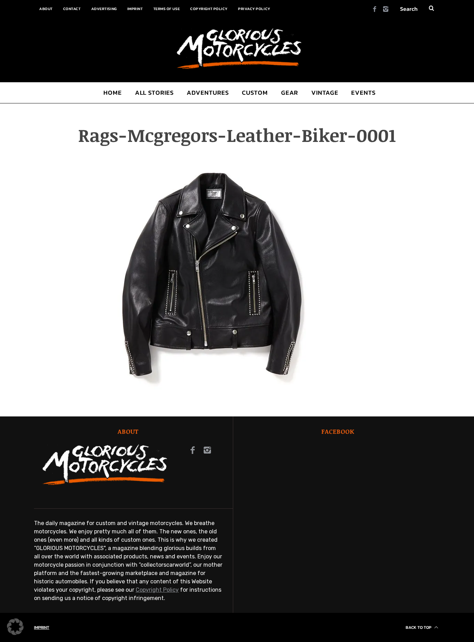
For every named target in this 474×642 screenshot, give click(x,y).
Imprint (135, 8)
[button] (15, 626)
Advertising (104, 8)
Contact (72, 8)
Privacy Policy (254, 8)
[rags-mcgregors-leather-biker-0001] (211, 391)
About (46, 8)
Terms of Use (166, 8)
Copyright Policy (209, 8)
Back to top (419, 627)
